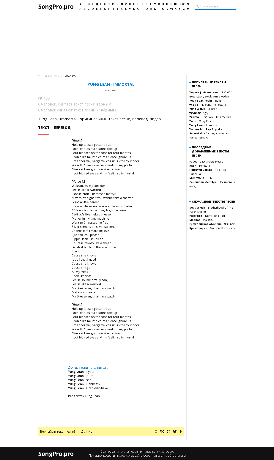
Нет (91, 431)
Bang (218, 100)
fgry (205, 113)
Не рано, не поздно (213, 104)
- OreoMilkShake (88, 388)
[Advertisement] (137, 41)
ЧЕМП (210, 178)
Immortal (212, 125)
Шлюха (204, 137)
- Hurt (80, 376)
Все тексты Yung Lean (84, 396)
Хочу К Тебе (207, 121)
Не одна (204, 165)
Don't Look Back (215, 216)
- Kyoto (81, 372)
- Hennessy (84, 384)
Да (83, 431)
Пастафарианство (217, 133)
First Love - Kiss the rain (216, 117)
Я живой (229, 224)
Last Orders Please (211, 161)
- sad (79, 380)
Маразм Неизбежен (223, 228)
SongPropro (56, 6)
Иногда (212, 109)
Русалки (208, 220)
